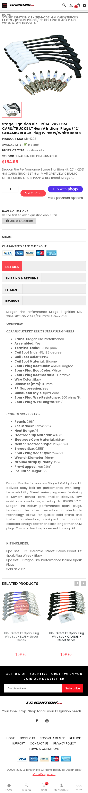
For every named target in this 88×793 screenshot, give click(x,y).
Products (27, 738)
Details (12, 267)
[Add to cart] (73, 620)
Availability (11, 144)
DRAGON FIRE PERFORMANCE (37, 156)
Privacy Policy (64, 743)
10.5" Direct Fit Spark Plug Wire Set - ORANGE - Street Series (66, 636)
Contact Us (39, 743)
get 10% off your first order (34, 674)
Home (11, 738)
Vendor (8, 156)
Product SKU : (13, 138)
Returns (75, 738)
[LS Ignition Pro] (44, 702)
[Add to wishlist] (60, 620)
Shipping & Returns (21, 278)
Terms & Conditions (44, 749)
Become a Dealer (52, 738)
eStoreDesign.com (44, 774)
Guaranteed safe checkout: (24, 246)
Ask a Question (21, 221)
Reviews (12, 301)
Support (18, 743)
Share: (7, 236)
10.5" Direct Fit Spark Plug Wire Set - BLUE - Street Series (21, 636)
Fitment (12, 290)
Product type (13, 150)
